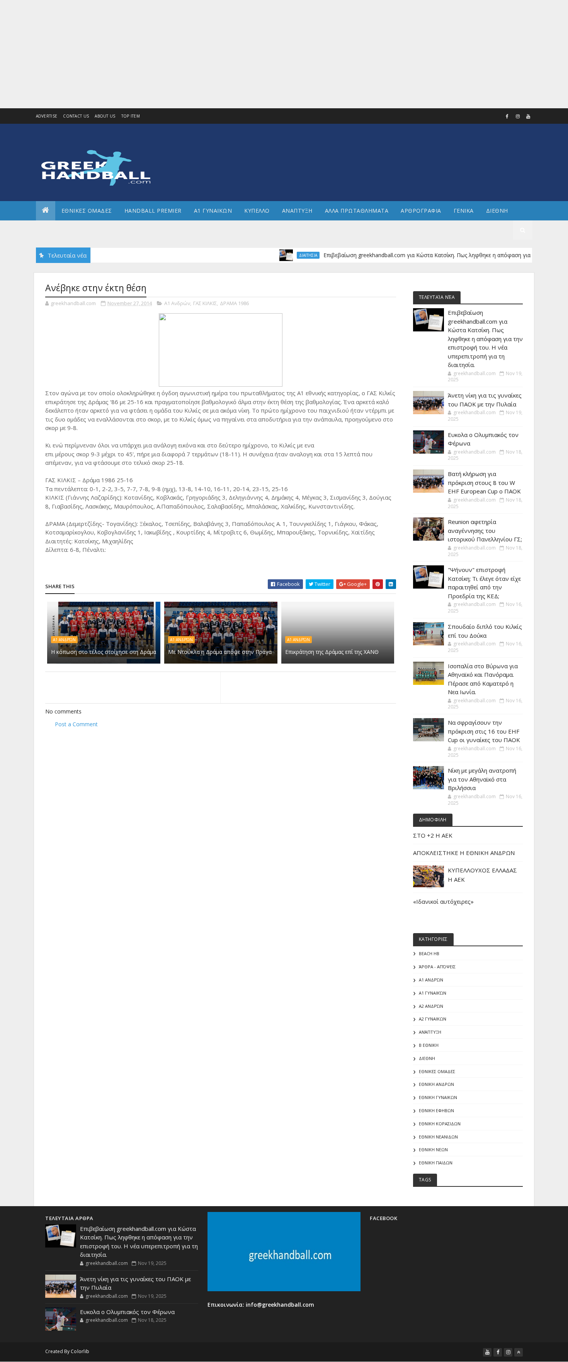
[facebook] (507, 116)
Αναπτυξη (297, 210)
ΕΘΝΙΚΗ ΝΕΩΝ (433, 1149)
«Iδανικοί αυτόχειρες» (443, 901)
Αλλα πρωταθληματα (357, 210)
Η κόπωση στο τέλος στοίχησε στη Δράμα (103, 651)
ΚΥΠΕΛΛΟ (257, 210)
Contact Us (76, 116)
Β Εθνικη (429, 1045)
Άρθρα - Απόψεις (437, 966)
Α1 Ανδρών (177, 303)
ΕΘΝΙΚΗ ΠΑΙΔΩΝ (435, 1163)
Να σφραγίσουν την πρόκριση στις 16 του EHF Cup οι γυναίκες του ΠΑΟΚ (484, 731)
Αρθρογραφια (421, 210)
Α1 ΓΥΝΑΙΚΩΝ (213, 210)
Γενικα (464, 210)
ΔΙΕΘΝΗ (427, 1058)
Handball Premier (153, 210)
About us (105, 116)
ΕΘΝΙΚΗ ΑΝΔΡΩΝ (436, 1084)
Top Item (130, 116)
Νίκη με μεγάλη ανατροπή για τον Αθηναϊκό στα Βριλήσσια (482, 779)
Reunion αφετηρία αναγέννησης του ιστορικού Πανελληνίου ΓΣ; (485, 530)
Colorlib (80, 1351)
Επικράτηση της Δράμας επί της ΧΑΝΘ (332, 651)
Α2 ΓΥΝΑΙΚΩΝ (432, 1019)
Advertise (47, 116)
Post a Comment (76, 724)
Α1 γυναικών (432, 993)
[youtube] (528, 116)
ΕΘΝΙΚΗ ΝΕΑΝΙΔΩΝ (438, 1137)
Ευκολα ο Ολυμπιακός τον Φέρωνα (127, 1312)
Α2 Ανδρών (431, 1006)
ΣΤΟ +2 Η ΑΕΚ (432, 835)
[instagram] (518, 116)
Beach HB (429, 953)
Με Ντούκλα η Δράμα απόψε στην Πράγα (220, 651)
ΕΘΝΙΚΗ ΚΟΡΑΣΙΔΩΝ (440, 1123)
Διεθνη (497, 210)
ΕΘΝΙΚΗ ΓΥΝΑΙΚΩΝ (438, 1097)
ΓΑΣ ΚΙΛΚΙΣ (205, 303)
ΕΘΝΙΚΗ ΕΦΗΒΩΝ (436, 1110)
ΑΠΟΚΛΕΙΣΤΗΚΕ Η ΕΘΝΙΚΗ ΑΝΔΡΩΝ (464, 853)
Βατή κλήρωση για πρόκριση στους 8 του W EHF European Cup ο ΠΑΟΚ (484, 482)
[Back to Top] (518, 1352)
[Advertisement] (232, 54)
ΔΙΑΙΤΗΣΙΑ (288, 255)
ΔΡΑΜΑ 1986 (234, 303)
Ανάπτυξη (430, 1032)
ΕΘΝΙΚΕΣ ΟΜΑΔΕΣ (86, 210)
